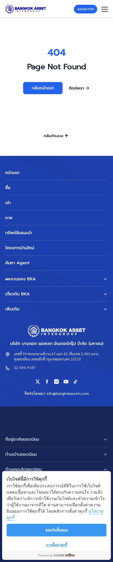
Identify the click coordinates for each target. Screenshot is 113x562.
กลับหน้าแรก (43, 88)
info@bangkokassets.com (68, 393)
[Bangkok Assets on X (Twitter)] (37, 381)
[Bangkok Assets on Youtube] (66, 381)
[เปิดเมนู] (104, 9)
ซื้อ (8, 188)
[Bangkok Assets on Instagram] (56, 381)
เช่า (8, 203)
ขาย (8, 218)
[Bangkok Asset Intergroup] (25, 9)
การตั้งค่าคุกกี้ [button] (56, 544)
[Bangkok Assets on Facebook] (47, 381)
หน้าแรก (12, 173)
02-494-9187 (24, 367)
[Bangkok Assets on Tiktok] (75, 381)
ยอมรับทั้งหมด (56, 530)
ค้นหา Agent (17, 263)
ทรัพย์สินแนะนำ (18, 233)
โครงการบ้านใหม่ (19, 248)
